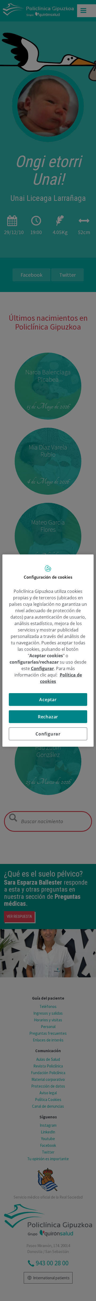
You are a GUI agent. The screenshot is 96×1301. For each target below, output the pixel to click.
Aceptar (48, 699)
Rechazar (48, 716)
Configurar (48, 734)
